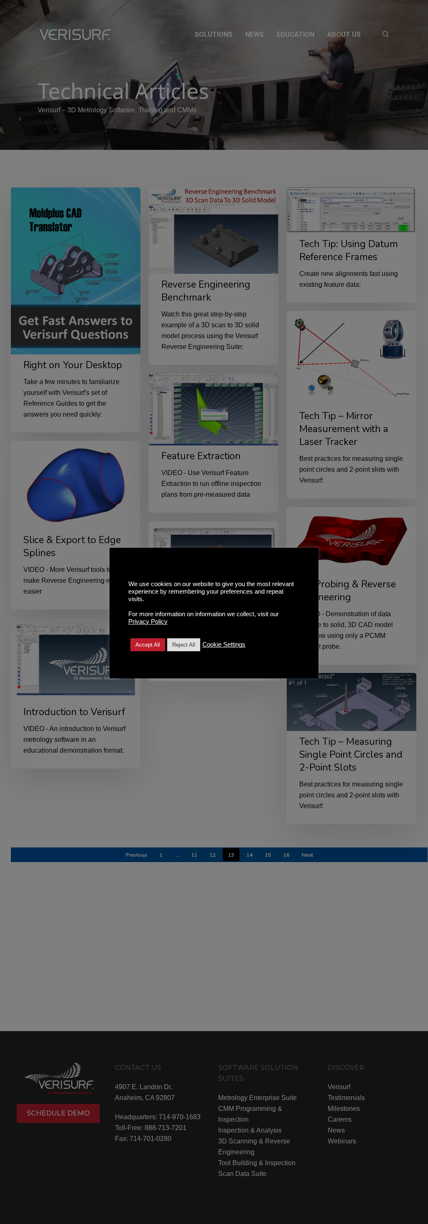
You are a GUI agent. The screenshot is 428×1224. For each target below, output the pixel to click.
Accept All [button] (147, 645)
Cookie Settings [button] (223, 644)
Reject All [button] (183, 645)
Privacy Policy (148, 621)
